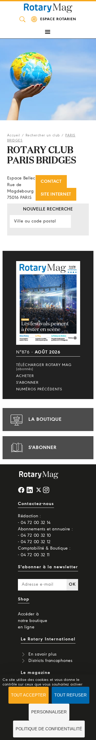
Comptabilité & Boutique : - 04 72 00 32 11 (44, 551)
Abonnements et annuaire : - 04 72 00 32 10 (45, 532)
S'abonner (27, 383)
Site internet (56, 194)
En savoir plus (42, 654)
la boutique (45, 419)
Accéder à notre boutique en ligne (32, 620)
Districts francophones (50, 660)
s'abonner (42, 447)
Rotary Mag (48, 7)
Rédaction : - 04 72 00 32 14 (34, 519)
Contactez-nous (36, 503)
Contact (51, 181)
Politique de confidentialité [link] (49, 729)
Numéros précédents (39, 389)
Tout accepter (28, 695)
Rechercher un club (43, 135)
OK (72, 584)
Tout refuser (70, 695)
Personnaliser (49, 712)
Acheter (25, 376)
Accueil (13, 135)
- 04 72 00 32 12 (34, 542)
